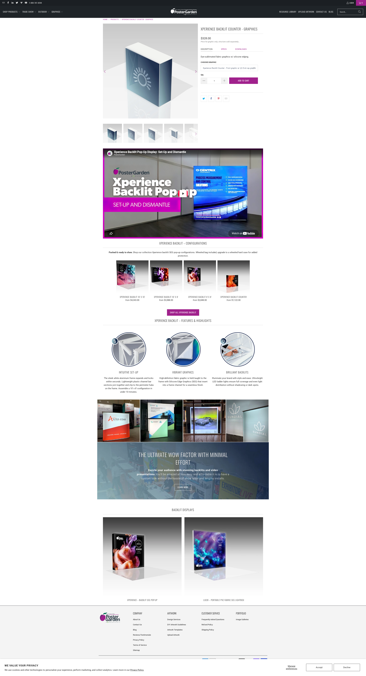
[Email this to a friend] (226, 98)
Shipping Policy (208, 630)
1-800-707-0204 (35, 3)
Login (351, 3)
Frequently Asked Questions (213, 619)
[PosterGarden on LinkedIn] (12, 3)
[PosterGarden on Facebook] (8, 3)
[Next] (195, 71)
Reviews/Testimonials (142, 635)
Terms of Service (140, 645)
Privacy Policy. (137, 670)
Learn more (183, 487)
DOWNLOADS (241, 49)
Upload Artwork (173, 635)
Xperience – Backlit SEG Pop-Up (142, 559)
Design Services (173, 619)
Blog (135, 630)
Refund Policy (207, 625)
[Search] (359, 12)
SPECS (224, 49)
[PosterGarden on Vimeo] (21, 3)
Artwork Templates (175, 630)
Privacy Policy (138, 640)
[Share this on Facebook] (211, 98)
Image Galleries (242, 619)
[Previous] (105, 71)
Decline (346, 667)
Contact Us (137, 625)
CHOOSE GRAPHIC (208, 62)
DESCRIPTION (206, 49)
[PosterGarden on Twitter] (17, 3)
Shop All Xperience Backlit (183, 312)
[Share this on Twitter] (204, 98)
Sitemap (136, 650)
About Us (136, 619)
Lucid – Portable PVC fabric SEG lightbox (223, 559)
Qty (202, 75)
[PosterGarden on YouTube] (25, 3)
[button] (11, 11)
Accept (319, 667)
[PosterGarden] (183, 11)
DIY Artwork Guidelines (176, 625)
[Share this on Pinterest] (219, 98)
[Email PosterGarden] (3, 3)
